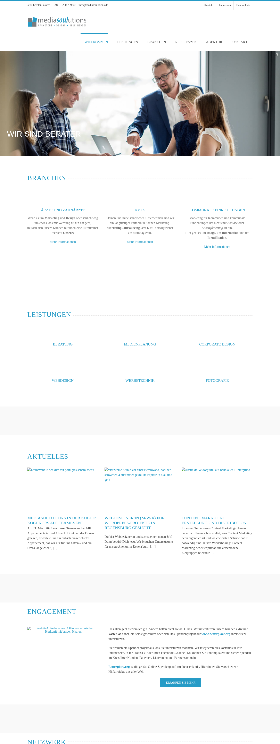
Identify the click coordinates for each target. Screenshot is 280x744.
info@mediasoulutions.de (93, 5)
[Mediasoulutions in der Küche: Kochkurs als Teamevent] (62, 490)
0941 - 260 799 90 (64, 5)
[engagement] (63, 628)
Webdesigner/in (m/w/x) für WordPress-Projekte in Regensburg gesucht (135, 523)
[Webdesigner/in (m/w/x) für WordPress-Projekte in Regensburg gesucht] (140, 490)
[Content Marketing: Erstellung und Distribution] (217, 490)
